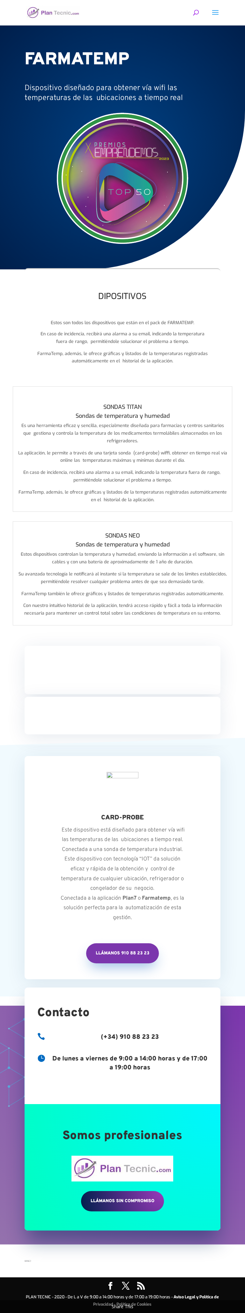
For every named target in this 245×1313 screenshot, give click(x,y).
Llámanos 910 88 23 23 (122, 953)
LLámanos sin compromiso (122, 1201)
